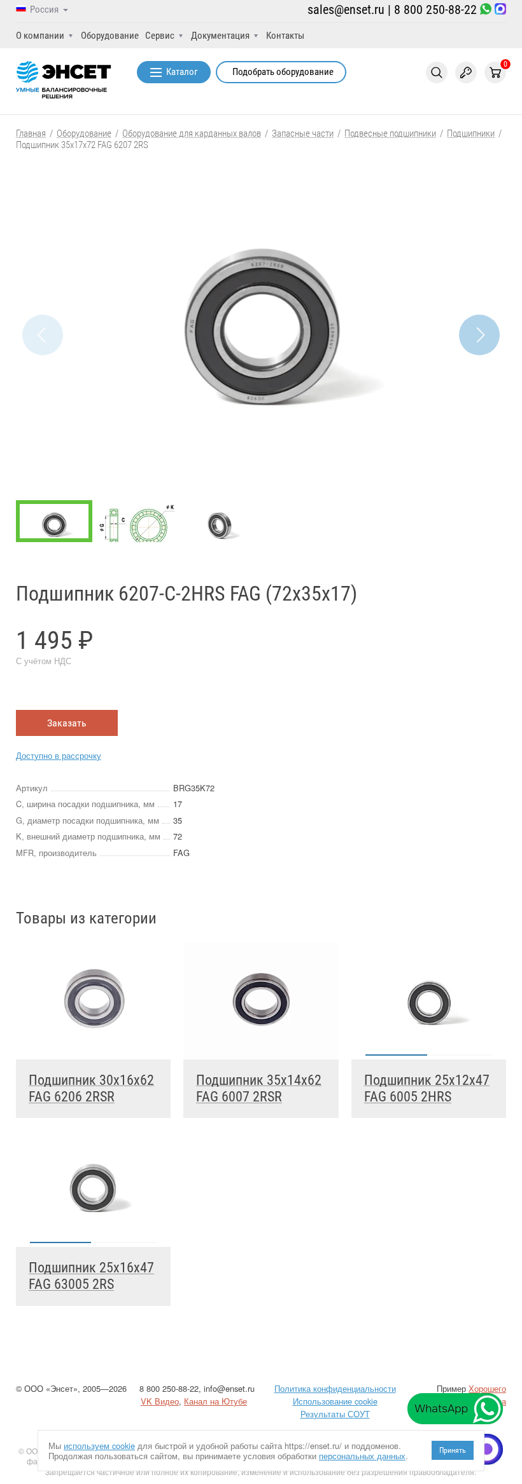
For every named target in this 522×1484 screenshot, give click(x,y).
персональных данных (362, 1456)
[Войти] (466, 72)
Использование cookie (335, 1401)
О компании (40, 35)
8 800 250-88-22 (435, 9)
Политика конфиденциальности (335, 1388)
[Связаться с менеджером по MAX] (500, 10)
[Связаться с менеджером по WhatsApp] (485, 10)
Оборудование (110, 35)
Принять (452, 1450)
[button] (479, 335)
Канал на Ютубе (215, 1401)
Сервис (159, 35)
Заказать (67, 723)
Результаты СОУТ (335, 1414)
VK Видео (160, 1401)
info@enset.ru (229, 1388)
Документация (220, 35)
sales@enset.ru (345, 9)
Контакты (285, 35)
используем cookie (99, 1446)
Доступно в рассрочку (58, 755)
